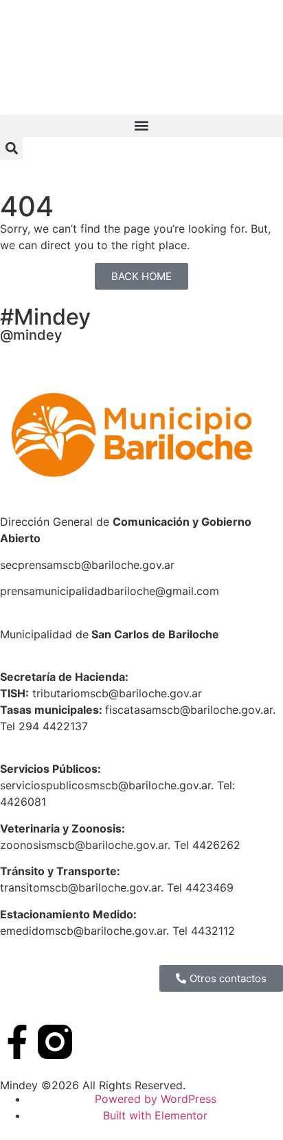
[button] (141, 126)
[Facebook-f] (17, 1042)
